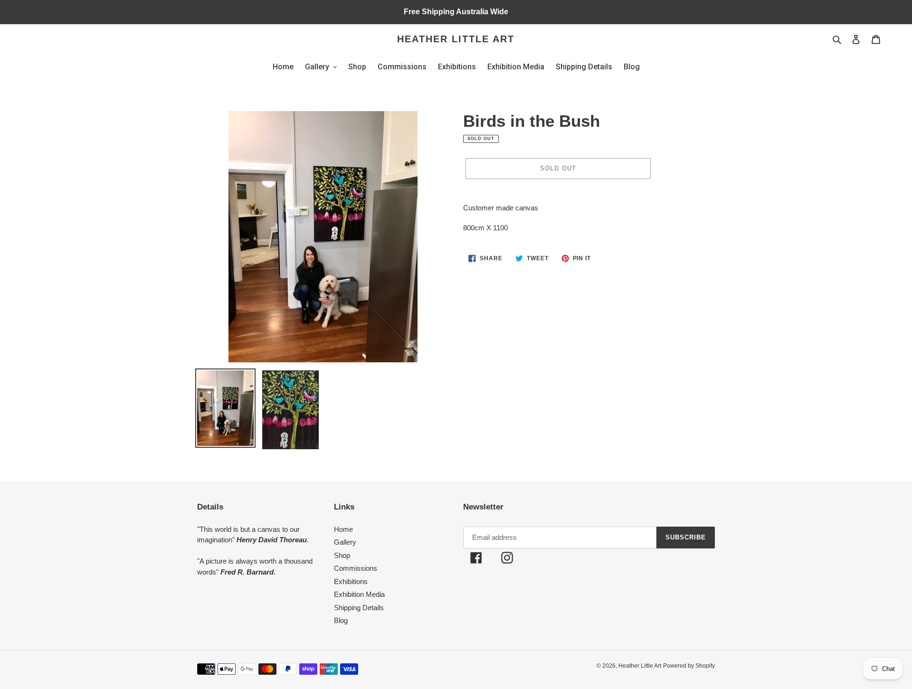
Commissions (355, 568)
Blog (341, 620)
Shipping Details (359, 608)
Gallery (345, 542)
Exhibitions (351, 581)
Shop (342, 555)
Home (343, 529)
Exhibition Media (359, 594)
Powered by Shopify (689, 665)
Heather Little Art (455, 39)
